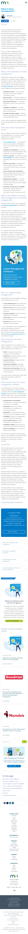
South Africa (14, 820)
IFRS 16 (5, 86)
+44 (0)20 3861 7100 (15, 887)
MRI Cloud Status (14, 850)
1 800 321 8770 (15, 901)
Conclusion (5, 793)
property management (10, 205)
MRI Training (14, 871)
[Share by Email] (13, 803)
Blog (14, 865)
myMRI (14, 842)
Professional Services (14, 849)
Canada (14, 823)
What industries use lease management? (12, 788)
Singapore (14, 828)
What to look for (7, 790)
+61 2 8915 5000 (16, 904)
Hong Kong (14, 829)
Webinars (14, 868)
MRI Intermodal (14, 837)
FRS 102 (10, 86)
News (14, 866)
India (14, 831)
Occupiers (13, 20)
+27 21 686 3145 (17, 899)
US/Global (14, 815)
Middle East (14, 822)
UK (14, 817)
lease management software (15, 334)
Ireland (14, 818)
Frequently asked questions (9, 795)
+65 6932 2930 (16, 906)
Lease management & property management (13, 783)
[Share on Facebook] (5, 803)
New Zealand (14, 826)
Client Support (14, 844)
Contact (14, 856)
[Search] (24, 741)
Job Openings (14, 859)
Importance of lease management (11, 779)
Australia (14, 825)
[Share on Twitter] (7, 803)
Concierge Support (14, 845)
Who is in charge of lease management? (12, 786)
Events (14, 869)
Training (14, 847)
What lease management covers (10, 781)
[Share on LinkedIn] (10, 803)
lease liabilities (7, 157)
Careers (14, 857)
